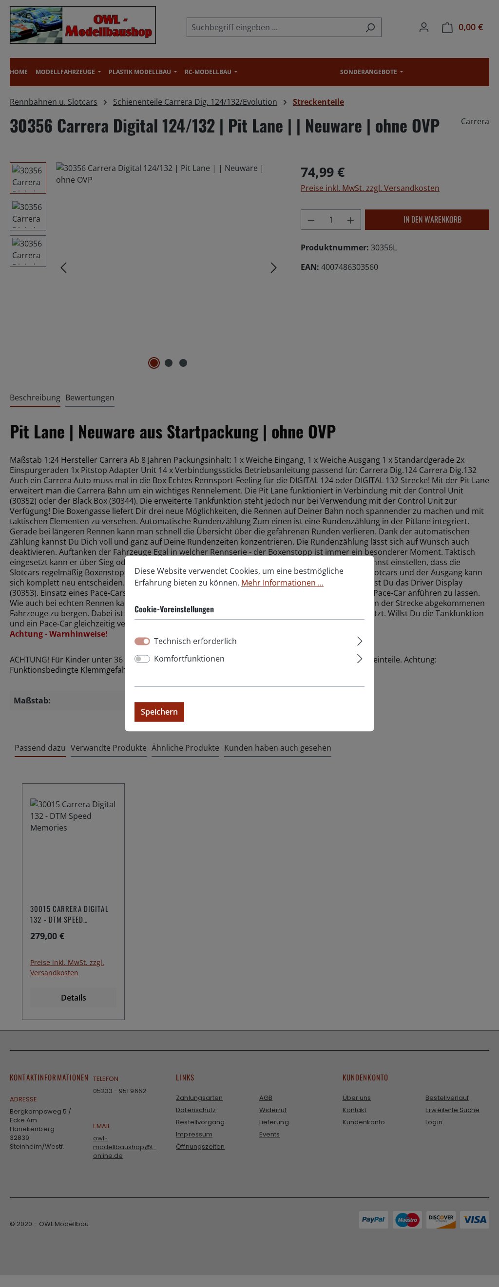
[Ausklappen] (360, 640)
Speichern (159, 712)
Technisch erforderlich (195, 641)
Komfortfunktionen (189, 659)
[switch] (142, 659)
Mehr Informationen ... (282, 582)
